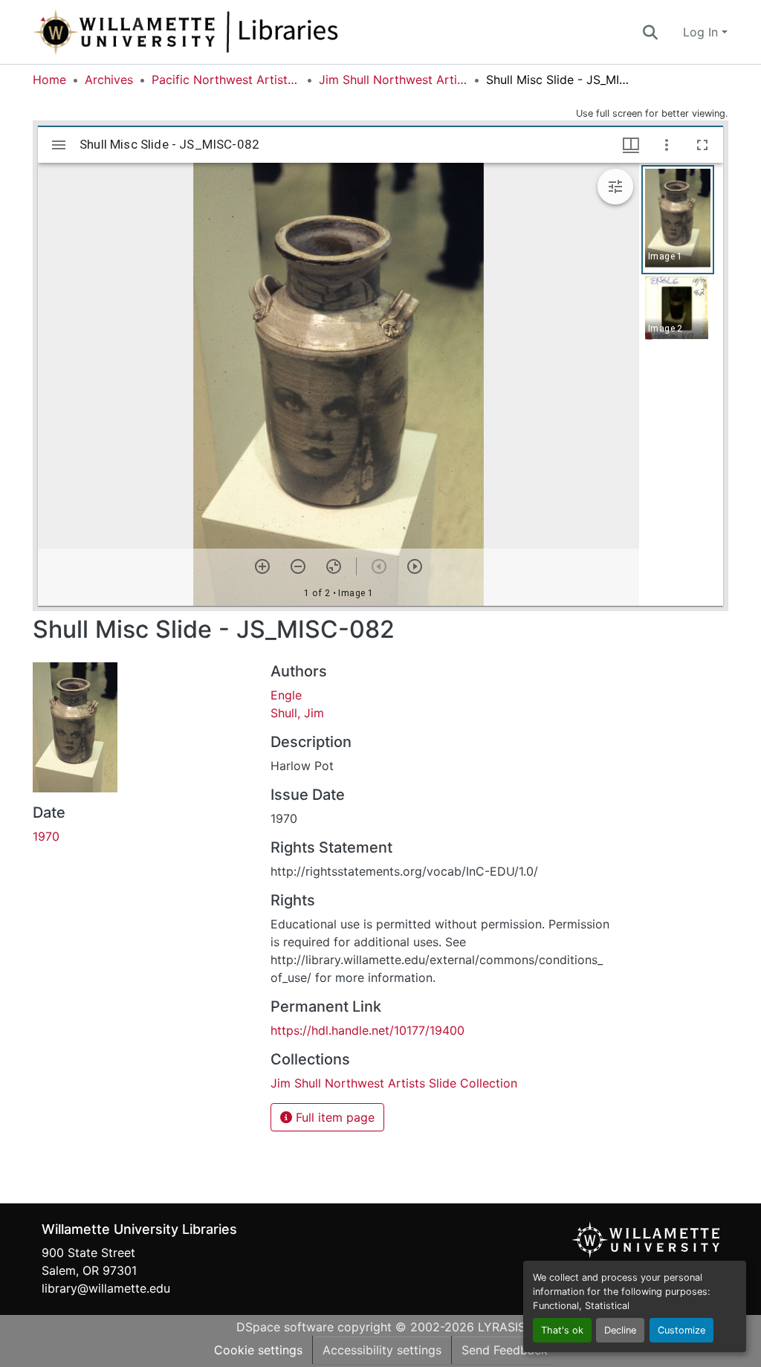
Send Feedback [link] (505, 1349)
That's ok (562, 1330)
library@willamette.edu (106, 1288)
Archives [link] (109, 79)
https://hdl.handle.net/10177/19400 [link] (367, 1030)
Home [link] (49, 79)
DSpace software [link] (285, 1326)
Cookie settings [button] (258, 1349)
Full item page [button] (333, 1117)
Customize (681, 1330)
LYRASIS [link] (501, 1326)
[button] (235, 32)
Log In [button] (702, 32)
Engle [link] (286, 695)
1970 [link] (46, 836)
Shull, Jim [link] (297, 712)
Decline (620, 1330)
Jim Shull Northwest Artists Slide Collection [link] (393, 79)
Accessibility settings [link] (382, 1349)
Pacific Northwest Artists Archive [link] (226, 79)
